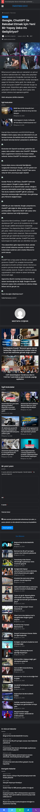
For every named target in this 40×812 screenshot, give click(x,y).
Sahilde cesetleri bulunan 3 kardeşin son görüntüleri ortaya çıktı (25, 704)
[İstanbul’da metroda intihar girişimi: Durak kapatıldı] (7, 581)
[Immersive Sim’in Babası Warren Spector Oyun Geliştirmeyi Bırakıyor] (29, 397)
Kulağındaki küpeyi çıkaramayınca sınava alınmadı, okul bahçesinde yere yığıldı (25, 571)
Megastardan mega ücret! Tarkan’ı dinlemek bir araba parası (24, 714)
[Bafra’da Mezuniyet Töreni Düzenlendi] (7, 609)
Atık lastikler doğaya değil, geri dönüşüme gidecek (25, 660)
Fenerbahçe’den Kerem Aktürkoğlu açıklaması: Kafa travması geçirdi (24, 562)
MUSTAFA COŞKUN (10, 36)
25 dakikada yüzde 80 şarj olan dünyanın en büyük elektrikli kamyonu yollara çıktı (10, 431)
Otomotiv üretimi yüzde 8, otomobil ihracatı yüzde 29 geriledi (10, 452)
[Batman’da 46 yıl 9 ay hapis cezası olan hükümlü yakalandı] (7, 553)
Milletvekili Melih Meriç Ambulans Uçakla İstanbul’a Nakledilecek (26, 588)
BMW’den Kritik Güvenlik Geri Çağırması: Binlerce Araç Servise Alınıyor (25, 110)
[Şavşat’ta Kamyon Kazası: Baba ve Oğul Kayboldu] (7, 636)
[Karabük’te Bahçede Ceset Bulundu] (7, 687)
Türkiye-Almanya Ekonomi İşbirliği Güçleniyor (23, 652)
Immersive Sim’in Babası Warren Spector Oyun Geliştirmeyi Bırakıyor (29, 405)
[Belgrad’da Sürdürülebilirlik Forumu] (7, 545)
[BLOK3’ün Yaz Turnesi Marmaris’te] (7, 627)
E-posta (4, 505)
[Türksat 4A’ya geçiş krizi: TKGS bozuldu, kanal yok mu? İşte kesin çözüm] (29, 421)
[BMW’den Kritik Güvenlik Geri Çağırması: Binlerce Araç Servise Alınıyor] (7, 110)
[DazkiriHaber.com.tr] (20, 6)
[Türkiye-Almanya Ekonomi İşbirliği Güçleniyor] (7, 653)
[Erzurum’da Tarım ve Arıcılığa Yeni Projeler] (7, 679)
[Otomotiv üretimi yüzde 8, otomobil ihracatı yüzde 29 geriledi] (10, 444)
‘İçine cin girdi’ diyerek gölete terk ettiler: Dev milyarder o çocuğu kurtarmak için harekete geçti (25, 599)
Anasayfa (6, 13)
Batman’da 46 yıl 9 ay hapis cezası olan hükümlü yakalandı (25, 552)
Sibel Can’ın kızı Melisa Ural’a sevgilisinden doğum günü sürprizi (24, 617)
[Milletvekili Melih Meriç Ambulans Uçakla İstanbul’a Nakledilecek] (7, 589)
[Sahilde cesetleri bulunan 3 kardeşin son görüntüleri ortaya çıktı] (7, 705)
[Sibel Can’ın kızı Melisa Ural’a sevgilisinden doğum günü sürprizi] (7, 618)
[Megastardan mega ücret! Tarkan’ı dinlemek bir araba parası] (7, 714)
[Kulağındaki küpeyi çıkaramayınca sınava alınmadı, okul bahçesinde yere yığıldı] (7, 571)
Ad (3, 497)
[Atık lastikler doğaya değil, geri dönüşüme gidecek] (7, 662)
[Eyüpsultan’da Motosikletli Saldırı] (7, 696)
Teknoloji (13, 13)
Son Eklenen (20, 536)
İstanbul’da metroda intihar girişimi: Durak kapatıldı (24, 579)
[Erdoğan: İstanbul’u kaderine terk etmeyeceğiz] (7, 644)
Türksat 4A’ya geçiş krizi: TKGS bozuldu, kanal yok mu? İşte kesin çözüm (29, 430)
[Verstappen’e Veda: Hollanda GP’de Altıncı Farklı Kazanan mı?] (7, 122)
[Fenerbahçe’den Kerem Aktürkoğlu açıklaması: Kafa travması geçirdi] (7, 562)
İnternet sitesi (6, 512)
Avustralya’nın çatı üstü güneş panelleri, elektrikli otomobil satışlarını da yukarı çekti (10, 407)
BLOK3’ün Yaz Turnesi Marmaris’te (21, 626)
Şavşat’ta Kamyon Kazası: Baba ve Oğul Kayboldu (25, 634)
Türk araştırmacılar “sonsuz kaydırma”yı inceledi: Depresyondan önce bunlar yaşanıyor (29, 453)
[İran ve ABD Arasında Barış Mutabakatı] (7, 670)
